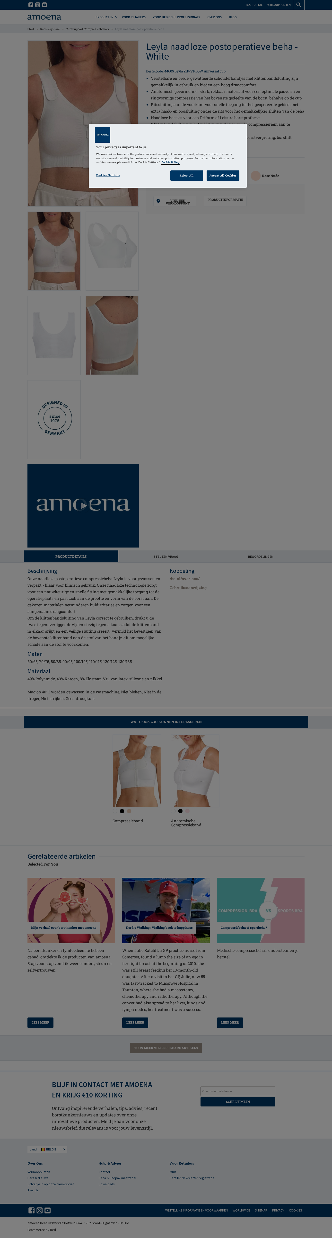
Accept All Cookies (223, 175)
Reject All (187, 175)
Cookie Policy (170, 162)
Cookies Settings (108, 175)
